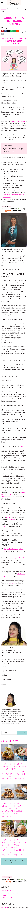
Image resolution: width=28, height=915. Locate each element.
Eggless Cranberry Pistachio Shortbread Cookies (20, 771)
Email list (9, 517)
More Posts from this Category (14, 862)
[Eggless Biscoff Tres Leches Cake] (20, 799)
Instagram (5, 526)
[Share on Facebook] (5, 31)
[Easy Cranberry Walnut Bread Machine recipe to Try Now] (20, 836)
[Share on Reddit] (17, 31)
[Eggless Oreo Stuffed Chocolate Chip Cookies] (7, 799)
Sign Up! (4, 907)
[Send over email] (14, 31)
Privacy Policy (7, 890)
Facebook (12, 519)
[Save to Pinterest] (2, 31)
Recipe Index (6, 897)
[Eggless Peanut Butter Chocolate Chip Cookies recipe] (7, 836)
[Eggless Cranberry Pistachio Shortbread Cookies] (20, 760)
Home (3, 9)
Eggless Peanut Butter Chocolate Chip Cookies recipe (7, 847)
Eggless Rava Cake (19, 558)
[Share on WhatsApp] (11, 31)
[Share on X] (8, 31)
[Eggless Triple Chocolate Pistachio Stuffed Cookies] (7, 760)
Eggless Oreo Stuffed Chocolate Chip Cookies (7, 809)
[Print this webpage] (2, 34)
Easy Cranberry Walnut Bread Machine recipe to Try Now (20, 847)
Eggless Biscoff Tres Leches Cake (19, 808)
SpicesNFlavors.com (18, 121)
